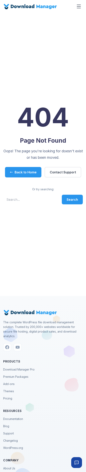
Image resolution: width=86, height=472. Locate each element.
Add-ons (9, 384)
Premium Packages (15, 376)
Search (72, 200)
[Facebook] (7, 347)
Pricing (7, 398)
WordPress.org (13, 447)
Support (8, 433)
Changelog (10, 440)
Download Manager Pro (19, 369)
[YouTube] (18, 347)
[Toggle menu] (79, 6)
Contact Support (63, 172)
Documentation (13, 419)
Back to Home (26, 172)
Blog (6, 426)
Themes (8, 391)
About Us (9, 468)
